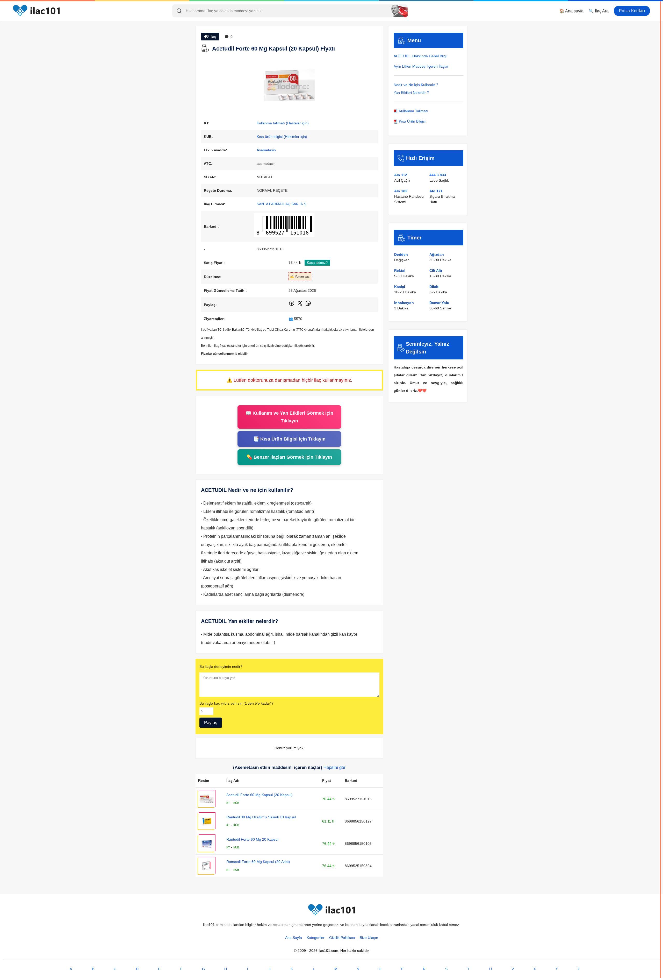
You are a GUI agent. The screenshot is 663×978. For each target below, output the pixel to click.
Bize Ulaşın (369, 938)
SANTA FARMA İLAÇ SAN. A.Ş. (282, 204)
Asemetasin (266, 150)
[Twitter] (300, 305)
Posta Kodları (632, 11)
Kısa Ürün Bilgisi (412, 121)
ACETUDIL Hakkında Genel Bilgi (420, 56)
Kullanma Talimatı (413, 111)
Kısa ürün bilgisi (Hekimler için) (282, 136)
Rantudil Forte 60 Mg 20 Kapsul (252, 839)
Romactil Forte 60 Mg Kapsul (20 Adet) (258, 862)
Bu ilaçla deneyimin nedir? (220, 666)
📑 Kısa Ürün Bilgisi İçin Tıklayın (289, 439)
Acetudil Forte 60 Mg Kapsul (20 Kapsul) (259, 795)
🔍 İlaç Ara (599, 11)
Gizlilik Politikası (342, 938)
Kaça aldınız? (317, 263)
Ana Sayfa (293, 938)
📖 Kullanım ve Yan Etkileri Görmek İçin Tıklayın (289, 416)
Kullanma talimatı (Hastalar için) (283, 123)
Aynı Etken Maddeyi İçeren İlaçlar (421, 66)
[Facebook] (292, 305)
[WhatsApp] (308, 305)
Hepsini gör (334, 767)
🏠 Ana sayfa (571, 11)
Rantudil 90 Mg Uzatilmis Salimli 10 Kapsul (261, 817)
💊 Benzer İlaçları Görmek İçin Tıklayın (289, 457)
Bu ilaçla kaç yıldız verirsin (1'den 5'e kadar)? (236, 703)
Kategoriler (316, 938)
